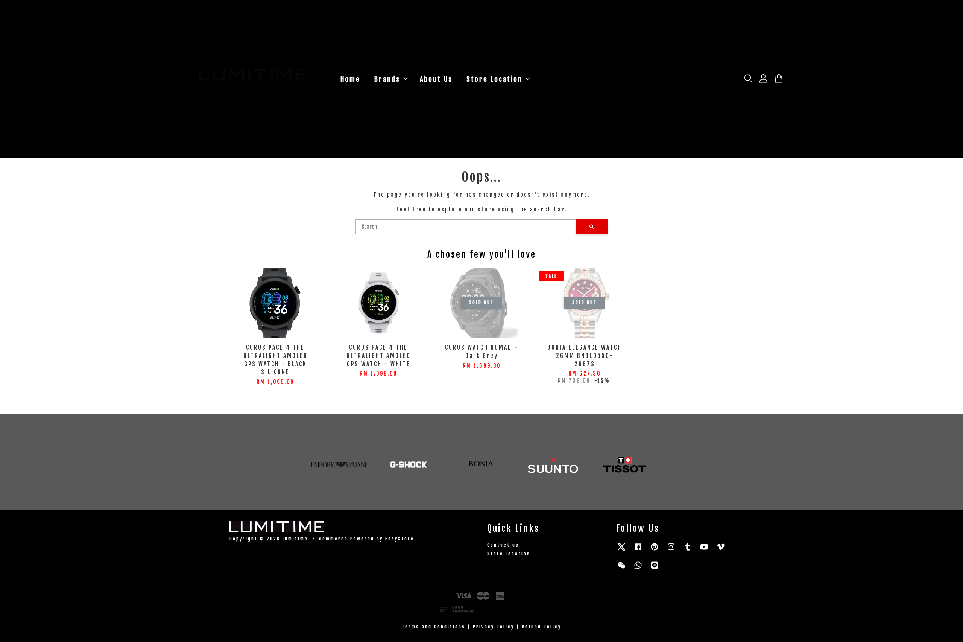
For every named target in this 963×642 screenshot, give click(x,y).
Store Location (494, 79)
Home (350, 79)
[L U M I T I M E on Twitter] (621, 550)
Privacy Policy (493, 627)
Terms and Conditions (433, 627)
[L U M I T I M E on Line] (654, 569)
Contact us (503, 545)
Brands (387, 79)
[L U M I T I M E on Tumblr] (687, 550)
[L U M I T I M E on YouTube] (704, 550)
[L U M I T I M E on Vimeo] (720, 550)
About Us (436, 79)
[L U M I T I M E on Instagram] (671, 550)
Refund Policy (541, 627)
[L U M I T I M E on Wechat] (621, 569)
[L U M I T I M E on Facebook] (638, 550)
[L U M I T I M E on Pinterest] (654, 550)
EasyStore (399, 539)
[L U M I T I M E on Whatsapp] (638, 569)
